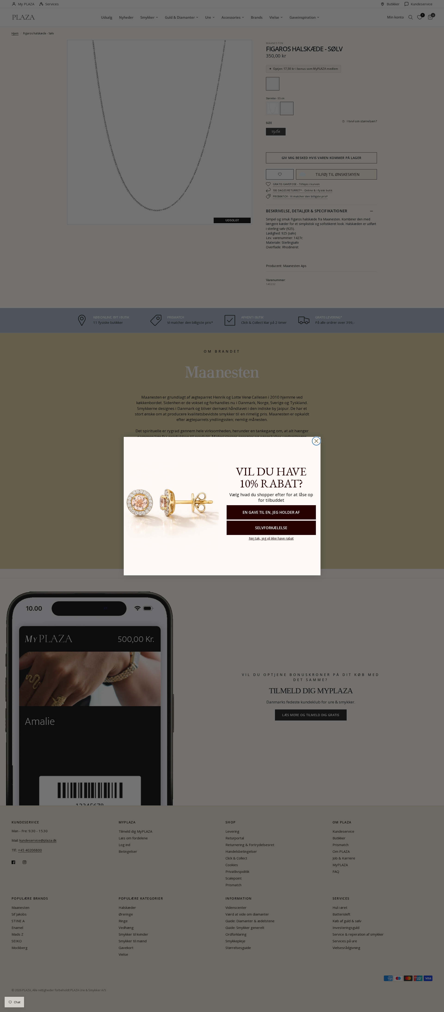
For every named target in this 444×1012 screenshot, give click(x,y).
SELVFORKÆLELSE (271, 527)
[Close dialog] (316, 441)
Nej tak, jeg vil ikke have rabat (271, 538)
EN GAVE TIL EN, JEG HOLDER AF (271, 512)
